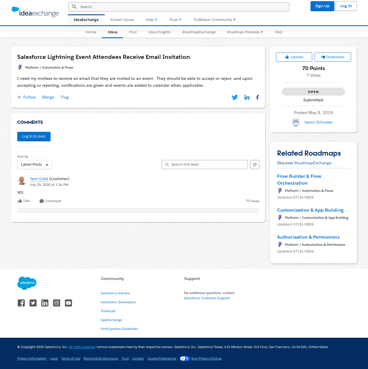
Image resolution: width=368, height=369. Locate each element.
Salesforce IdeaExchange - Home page (35, 12)
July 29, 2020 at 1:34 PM (49, 184)
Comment (53, 201)
